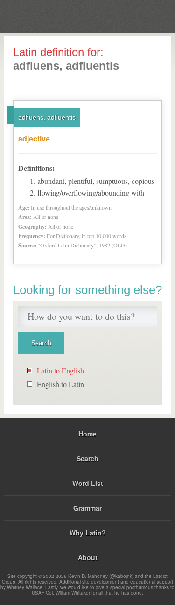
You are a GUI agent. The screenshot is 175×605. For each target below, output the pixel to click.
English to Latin (60, 384)
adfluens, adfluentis (47, 117)
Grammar (87, 508)
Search (87, 458)
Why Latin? (88, 532)
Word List (87, 483)
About (88, 557)
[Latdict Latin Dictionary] (144, 15)
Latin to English (60, 370)
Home (87, 433)
